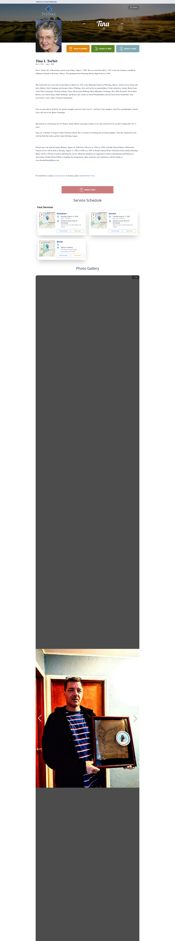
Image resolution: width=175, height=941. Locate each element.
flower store (90, 175)
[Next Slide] (135, 718)
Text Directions (63, 231)
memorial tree (60, 175)
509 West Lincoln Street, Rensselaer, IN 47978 (69, 250)
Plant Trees (77, 231)
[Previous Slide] (40, 718)
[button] (47, 218)
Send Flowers (77, 255)
